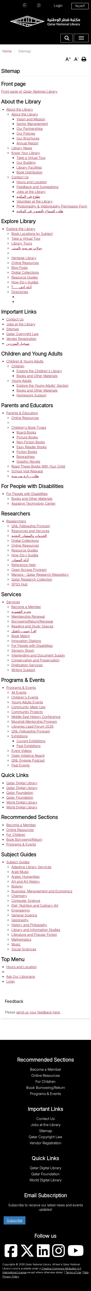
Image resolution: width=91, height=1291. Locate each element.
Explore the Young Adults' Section (42, 385)
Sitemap (12, 329)
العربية (80, 6)
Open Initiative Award (27, 755)
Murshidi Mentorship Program (34, 721)
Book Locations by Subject (32, 233)
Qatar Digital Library (21, 783)
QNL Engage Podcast (28, 760)
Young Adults (21, 380)
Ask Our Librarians (38, 4)
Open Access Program (29, 569)
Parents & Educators (22, 413)
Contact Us (20, 177)
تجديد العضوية (21, 611)
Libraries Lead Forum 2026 (32, 726)
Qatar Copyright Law (22, 334)
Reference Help (23, 565)
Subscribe (14, 1220)
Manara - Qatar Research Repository (40, 574)
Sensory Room (22, 650)
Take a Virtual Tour (31, 158)
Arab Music (20, 872)
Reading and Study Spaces (32, 626)
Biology (17, 886)
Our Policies (26, 133)
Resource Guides (24, 277)
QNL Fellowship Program (30, 526)
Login (58, 5)
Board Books (26, 432)
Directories (19, 292)
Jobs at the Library (31, 191)
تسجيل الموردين (17, 343)
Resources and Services (30, 531)
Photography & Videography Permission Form (52, 206)
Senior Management (32, 124)
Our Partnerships (30, 128)
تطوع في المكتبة (28, 196)
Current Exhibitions (31, 741)
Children (17, 366)
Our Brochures (28, 138)
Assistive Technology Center (33, 503)
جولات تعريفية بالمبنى (26, 248)
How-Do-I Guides (24, 282)
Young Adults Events (27, 702)
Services (13, 602)
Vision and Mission (31, 119)
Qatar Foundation (19, 792)
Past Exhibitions (29, 746)
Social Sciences (23, 949)
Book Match (20, 636)
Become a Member (26, 607)
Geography (20, 920)
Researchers (16, 521)
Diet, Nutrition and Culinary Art (34, 905)
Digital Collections (25, 272)
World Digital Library (21, 802)
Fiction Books (27, 452)
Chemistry (19, 896)
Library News (21, 148)
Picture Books (27, 437)
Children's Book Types (28, 427)
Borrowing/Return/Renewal (32, 621)
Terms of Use (73, 1272)
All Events (18, 692)
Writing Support (23, 670)
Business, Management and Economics (41, 891)
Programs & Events (21, 687)
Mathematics (21, 939)
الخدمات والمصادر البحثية (29, 536)
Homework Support (31, 395)
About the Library (19, 109)
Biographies (26, 456)
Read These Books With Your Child (38, 466)
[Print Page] (84, 59)
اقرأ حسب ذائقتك (23, 631)
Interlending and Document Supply (38, 655)
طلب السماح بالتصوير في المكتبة (40, 211)
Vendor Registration (21, 339)
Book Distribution (29, 172)
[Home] (44, 21)
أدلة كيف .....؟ (21, 287)
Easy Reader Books (32, 447)
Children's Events (24, 697)
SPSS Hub (19, 584)
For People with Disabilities (27, 494)
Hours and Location (24, 4)
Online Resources (25, 263)
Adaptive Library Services (31, 867)
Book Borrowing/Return (24, 839)
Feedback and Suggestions (37, 187)
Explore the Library (20, 229)
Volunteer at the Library (35, 201)
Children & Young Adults (24, 361)
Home (7, 51)
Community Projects (27, 712)
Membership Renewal (28, 616)
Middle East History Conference (35, 717)
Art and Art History (25, 881)
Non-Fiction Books (31, 442)
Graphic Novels (28, 461)
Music (16, 944)
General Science (24, 915)
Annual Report (27, 143)
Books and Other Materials (37, 376)
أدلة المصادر (20, 560)
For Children (15, 834)
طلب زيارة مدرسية (25, 476)
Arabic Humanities (25, 876)
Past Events (20, 765)
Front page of (29, 91)
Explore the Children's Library (39, 371)
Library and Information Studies (35, 930)
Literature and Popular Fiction (34, 934)
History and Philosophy (29, 925)
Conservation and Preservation (35, 660)
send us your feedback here (38, 1012)
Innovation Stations (26, 641)
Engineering (20, 910)
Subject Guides (18, 862)
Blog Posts (19, 267)
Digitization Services (27, 665)
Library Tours (21, 243)
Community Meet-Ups (28, 707)
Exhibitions (19, 736)
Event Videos (21, 750)
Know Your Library (25, 153)
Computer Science (25, 900)
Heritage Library (23, 258)
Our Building (26, 162)
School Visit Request (27, 471)
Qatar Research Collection (31, 579)
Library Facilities (29, 167)
